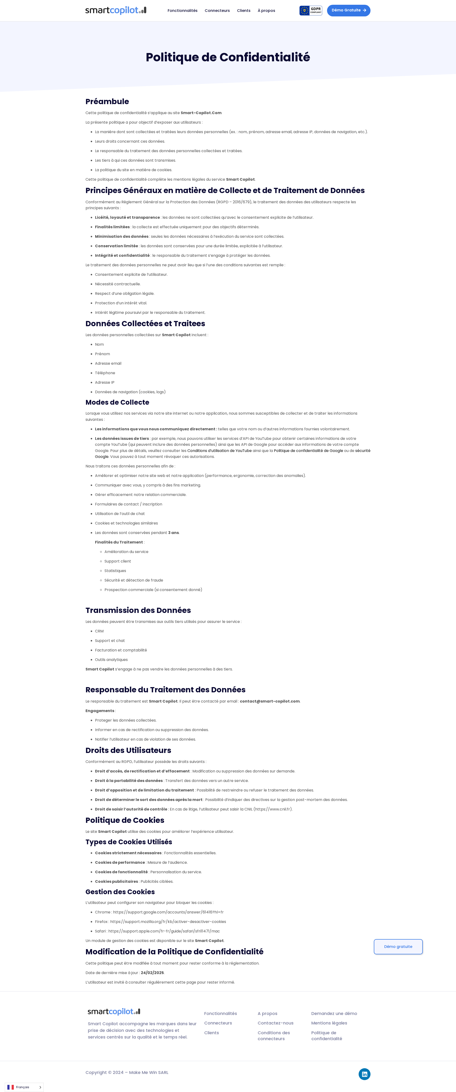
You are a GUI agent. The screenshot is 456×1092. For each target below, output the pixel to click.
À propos (266, 10)
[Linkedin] (364, 1074)
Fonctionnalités (183, 10)
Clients (244, 10)
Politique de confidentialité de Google (308, 450)
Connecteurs (217, 10)
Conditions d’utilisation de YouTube (219, 450)
